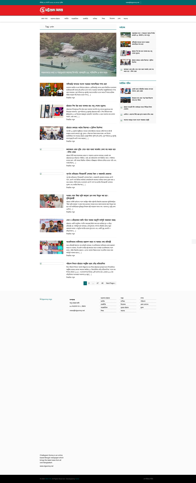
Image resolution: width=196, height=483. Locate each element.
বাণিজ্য (95, 19)
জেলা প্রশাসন (144, 304)
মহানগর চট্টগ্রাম (55, 19)
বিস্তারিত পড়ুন (70, 98)
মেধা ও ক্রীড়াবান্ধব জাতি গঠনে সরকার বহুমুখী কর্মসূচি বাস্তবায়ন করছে (90, 220)
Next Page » (110, 283)
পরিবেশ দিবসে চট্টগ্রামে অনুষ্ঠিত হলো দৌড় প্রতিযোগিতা (85, 264)
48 (102, 283)
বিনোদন (112, 18)
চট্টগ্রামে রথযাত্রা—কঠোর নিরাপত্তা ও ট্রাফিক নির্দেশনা (84, 128)
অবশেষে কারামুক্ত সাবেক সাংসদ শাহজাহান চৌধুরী (136, 120)
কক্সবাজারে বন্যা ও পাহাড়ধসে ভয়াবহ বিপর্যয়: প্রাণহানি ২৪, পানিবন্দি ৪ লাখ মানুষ (74, 72)
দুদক (142, 307)
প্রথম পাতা (44, 18)
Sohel (77, 479)
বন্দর (142, 298)
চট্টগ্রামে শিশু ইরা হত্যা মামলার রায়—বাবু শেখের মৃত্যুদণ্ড (86, 106)
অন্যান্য (126, 19)
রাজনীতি (85, 19)
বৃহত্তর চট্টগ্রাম (125, 307)
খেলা (119, 18)
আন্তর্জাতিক (74, 19)
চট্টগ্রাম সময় (48, 479)
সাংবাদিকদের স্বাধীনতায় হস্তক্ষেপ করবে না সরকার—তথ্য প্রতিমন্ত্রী (88, 242)
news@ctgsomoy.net (132, 2)
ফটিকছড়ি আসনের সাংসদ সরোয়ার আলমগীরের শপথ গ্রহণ (86, 84)
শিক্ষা (103, 19)
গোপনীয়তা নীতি (148, 479)
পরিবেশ (143, 301)
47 (98, 283)
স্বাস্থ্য (122, 298)
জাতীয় (66, 18)
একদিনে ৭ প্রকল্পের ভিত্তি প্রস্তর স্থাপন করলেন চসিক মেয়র (138, 114)
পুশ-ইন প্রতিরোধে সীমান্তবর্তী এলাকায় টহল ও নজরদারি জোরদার (88, 174)
